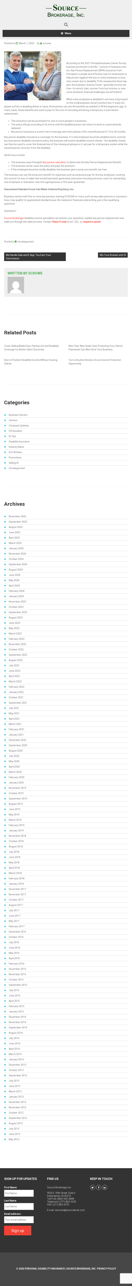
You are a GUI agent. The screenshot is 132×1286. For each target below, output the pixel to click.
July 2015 (14, 990)
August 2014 (16, 1032)
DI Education (15, 431)
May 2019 (14, 814)
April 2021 (14, 718)
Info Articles (15, 452)
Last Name (10, 1200)
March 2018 (15, 873)
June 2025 (14, 532)
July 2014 (14, 1038)
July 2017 (14, 910)
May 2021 (14, 713)
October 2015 (16, 979)
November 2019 (17, 788)
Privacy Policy (106, 1268)
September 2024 (18, 564)
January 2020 (16, 782)
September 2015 (18, 985)
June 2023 (14, 623)
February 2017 (16, 926)
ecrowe (47, 43)
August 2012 (16, 1123)
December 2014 (17, 1017)
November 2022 (17, 644)
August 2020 (16, 750)
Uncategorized (26, 241)
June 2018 (14, 857)
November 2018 (17, 835)
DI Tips (12, 436)
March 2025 (15, 543)
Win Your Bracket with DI (113, 255)
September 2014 (18, 1027)
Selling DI (14, 462)
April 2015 (14, 1001)
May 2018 (14, 862)
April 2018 (14, 867)
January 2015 (16, 1011)
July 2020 (14, 756)
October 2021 (16, 697)
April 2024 (14, 585)
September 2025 (18, 521)
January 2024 (16, 596)
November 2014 (17, 1022)
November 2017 (17, 894)
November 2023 (17, 601)
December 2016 (17, 931)
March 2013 (15, 1091)
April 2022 (14, 676)
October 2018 (16, 841)
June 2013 (14, 1086)
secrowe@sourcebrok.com (70, 1210)
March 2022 (15, 681)
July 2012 (14, 1128)
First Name (10, 1187)
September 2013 (18, 1075)
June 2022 (14, 670)
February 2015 (16, 1006)
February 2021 (16, 729)
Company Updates (19, 425)
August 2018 (16, 846)
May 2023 (14, 628)
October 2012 (16, 1112)
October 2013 (16, 1070)
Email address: (12, 1213)
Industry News (16, 446)
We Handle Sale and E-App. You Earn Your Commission (28, 257)
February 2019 (16, 825)
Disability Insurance (19, 441)
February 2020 (16, 777)
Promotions (15, 457)
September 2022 (18, 654)
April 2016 (14, 958)
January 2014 (16, 1059)
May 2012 (14, 1139)
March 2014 (15, 1054)
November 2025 (17, 516)
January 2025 (16, 548)
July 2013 (14, 1080)
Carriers (13, 420)
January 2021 (16, 734)
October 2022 (16, 649)
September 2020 (18, 745)
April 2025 (14, 537)
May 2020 (14, 761)
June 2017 (14, 915)
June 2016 (14, 947)
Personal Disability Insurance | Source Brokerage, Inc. (60, 1268)
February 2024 (16, 591)
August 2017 (16, 905)
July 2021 (14, 708)
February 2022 (16, 686)
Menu (68, 33)
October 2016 (16, 937)
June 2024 (14, 575)
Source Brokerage (14, 218)
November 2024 (17, 553)
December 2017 (17, 889)
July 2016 (14, 942)
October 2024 (16, 559)
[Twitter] (92, 1187)
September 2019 (18, 798)
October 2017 (16, 899)
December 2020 (17, 740)
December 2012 (17, 1102)
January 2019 (16, 830)
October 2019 (16, 793)
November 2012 (17, 1107)
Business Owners (18, 415)
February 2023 (16, 639)
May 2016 (14, 953)
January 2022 (16, 692)
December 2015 (17, 969)
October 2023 (16, 607)
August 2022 (16, 660)
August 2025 (16, 527)
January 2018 (16, 883)
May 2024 (14, 580)
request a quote (92, 221)
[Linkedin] (104, 1187)
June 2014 (14, 1043)
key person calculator (54, 162)
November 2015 (17, 974)
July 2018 (14, 851)
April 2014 (14, 1048)
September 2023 (18, 612)
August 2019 (16, 804)
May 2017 (14, 921)
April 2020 (14, 766)
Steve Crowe (59, 221)
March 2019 (15, 820)
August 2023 (16, 617)
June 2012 (14, 1134)
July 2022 (14, 665)
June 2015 (14, 995)
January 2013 (16, 1096)
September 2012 (18, 1118)
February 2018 (16, 878)
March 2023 (15, 633)
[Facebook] (98, 1187)
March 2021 (15, 724)
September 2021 (18, 702)
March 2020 (15, 772)
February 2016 (16, 963)
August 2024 (16, 569)
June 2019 (14, 809)
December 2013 (17, 1064)
